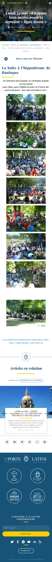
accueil (5, 45)
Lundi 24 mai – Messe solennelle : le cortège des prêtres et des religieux (26, 413)
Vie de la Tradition (19, 45)
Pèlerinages (35, 45)
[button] (50, 3)
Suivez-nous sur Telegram (29, 58)
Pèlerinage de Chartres (31, 380)
